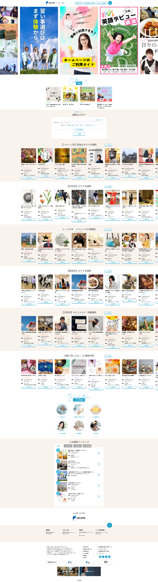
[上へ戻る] (109, 525)
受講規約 (85, 555)
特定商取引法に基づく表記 (104, 551)
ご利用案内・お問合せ (90, 3)
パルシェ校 (66, 530)
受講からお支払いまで (87, 549)
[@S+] (106, 562)
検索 (80, 134)
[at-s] (109, 557)
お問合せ (85, 557)
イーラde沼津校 (100, 530)
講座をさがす (79, 3)
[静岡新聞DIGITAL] (52, 562)
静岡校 (48, 530)
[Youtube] (100, 557)
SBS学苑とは (86, 547)
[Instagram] (106, 557)
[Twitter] (103, 557)
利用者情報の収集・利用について (105, 547)
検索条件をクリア (100, 120)
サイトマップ (101, 553)
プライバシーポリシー (103, 549)
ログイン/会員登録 (102, 3)
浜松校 (81, 530)
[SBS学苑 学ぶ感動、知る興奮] (55, 3)
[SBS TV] (70, 562)
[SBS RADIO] (88, 562)
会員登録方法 (86, 551)
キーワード (56, 122)
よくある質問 (86, 553)
